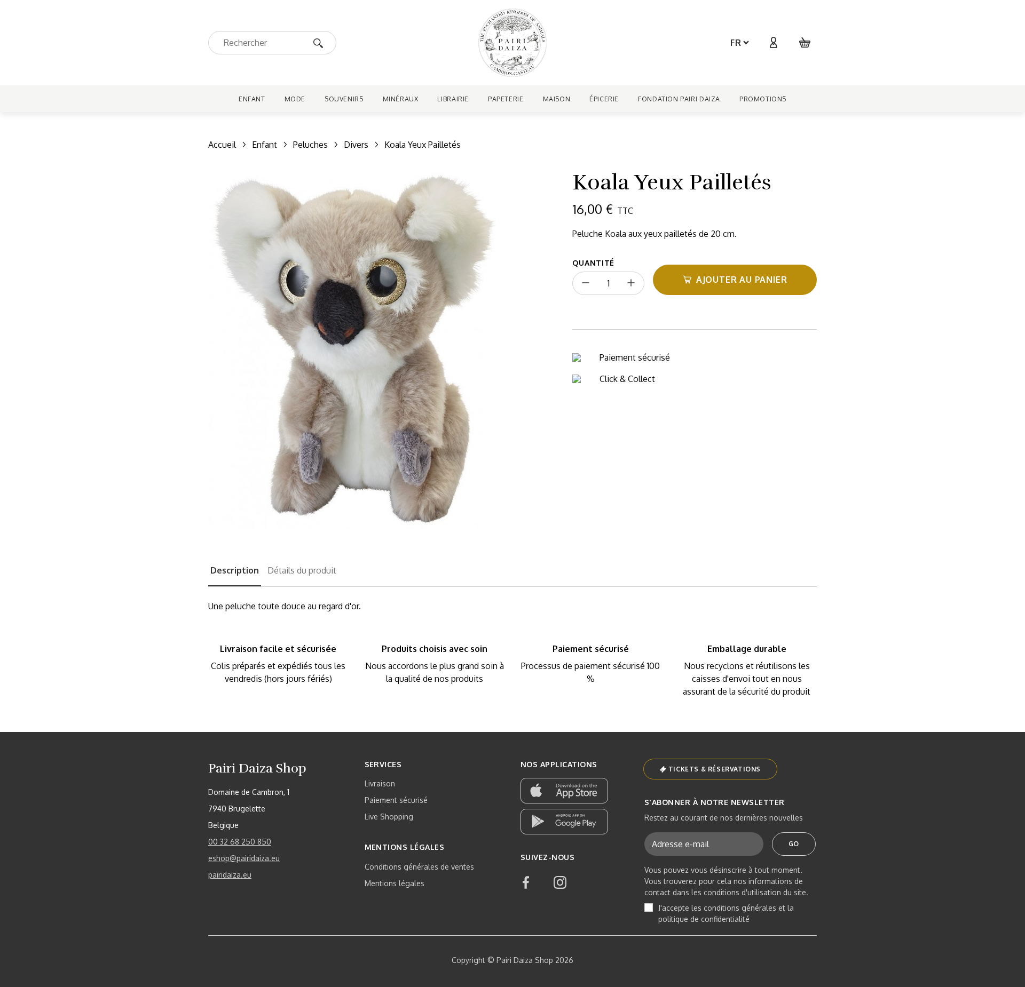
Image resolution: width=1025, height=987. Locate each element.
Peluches (310, 144)
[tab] (234, 575)
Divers (356, 144)
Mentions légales (394, 883)
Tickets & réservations (714, 769)
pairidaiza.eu (229, 874)
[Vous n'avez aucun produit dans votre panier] (805, 42)
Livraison (380, 783)
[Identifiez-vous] (773, 42)
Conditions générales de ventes (419, 866)
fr (736, 42)
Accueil (222, 144)
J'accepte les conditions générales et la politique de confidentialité (726, 913)
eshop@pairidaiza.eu (244, 858)
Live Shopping (389, 816)
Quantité (593, 262)
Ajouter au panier (741, 279)
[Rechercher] (321, 42)
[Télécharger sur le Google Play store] (564, 821)
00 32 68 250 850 (239, 841)
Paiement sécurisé (396, 800)
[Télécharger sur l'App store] (564, 790)
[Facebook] (526, 882)
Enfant (264, 144)
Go (794, 844)
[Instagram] (560, 882)
